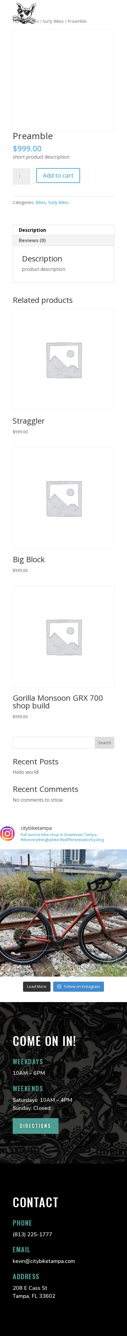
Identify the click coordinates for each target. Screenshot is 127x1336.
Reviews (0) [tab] (32, 240)
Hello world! (26, 772)
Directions (35, 1125)
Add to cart (58, 175)
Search (104, 742)
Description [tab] (32, 230)
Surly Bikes (58, 202)
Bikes (40, 202)
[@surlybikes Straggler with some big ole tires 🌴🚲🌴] (63, 913)
